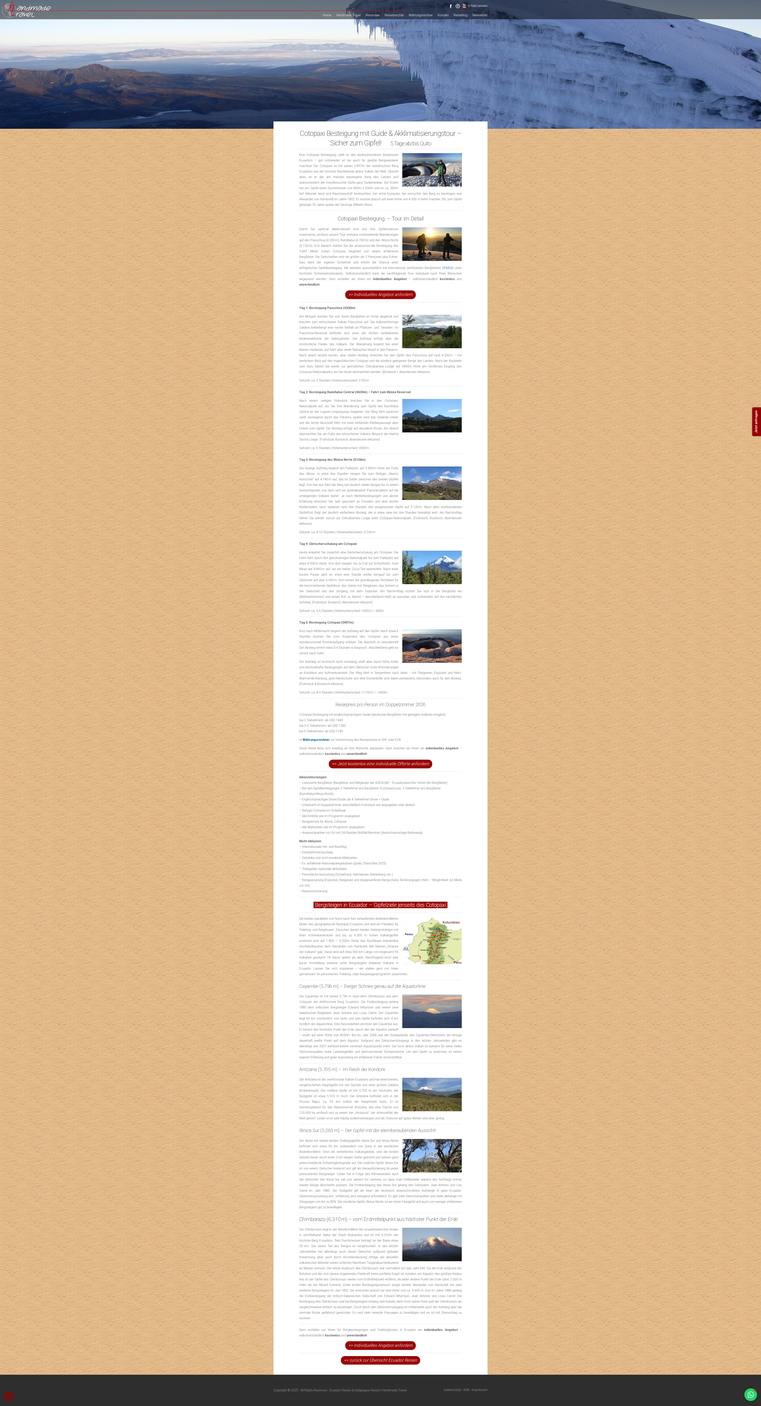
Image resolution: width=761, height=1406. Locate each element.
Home (327, 15)
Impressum (480, 1390)
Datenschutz (452, 1390)
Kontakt (443, 15)
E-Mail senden (478, 6)
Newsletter (480, 15)
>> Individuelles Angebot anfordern (380, 294)
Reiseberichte (394, 15)
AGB (466, 1390)
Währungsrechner (421, 15)
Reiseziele (373, 15)
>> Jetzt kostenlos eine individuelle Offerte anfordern (380, 763)
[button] (8, 1397)
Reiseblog (460, 15)
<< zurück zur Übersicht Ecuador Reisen (380, 1360)
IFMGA (448, 268)
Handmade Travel (348, 15)
